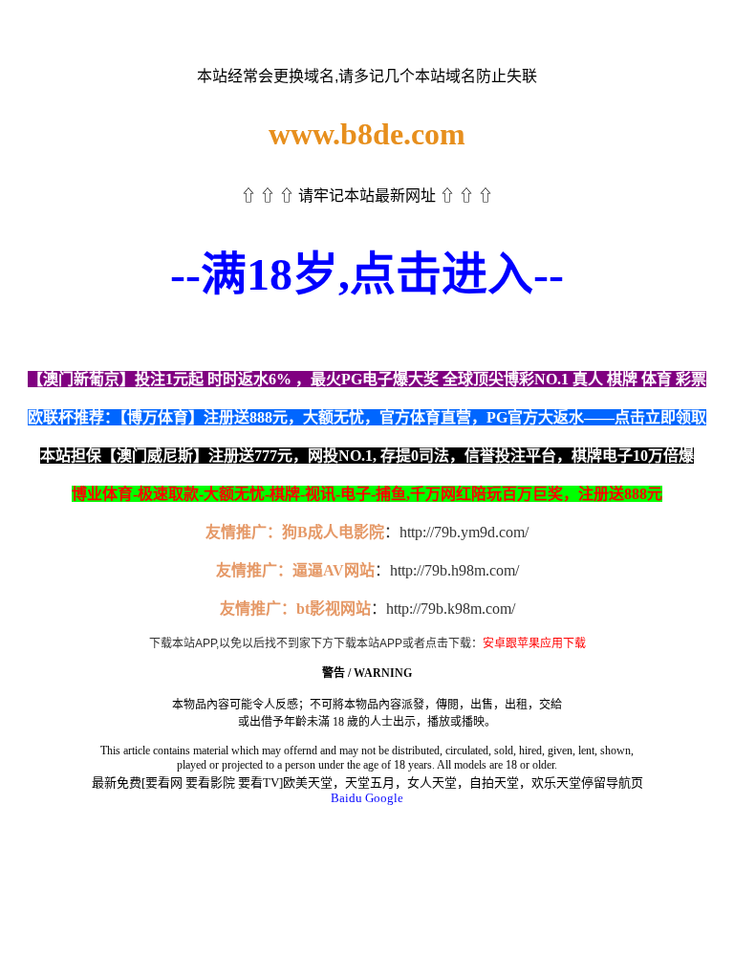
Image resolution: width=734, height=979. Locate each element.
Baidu (346, 798)
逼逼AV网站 (333, 570)
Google (384, 798)
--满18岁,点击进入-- (367, 274)
